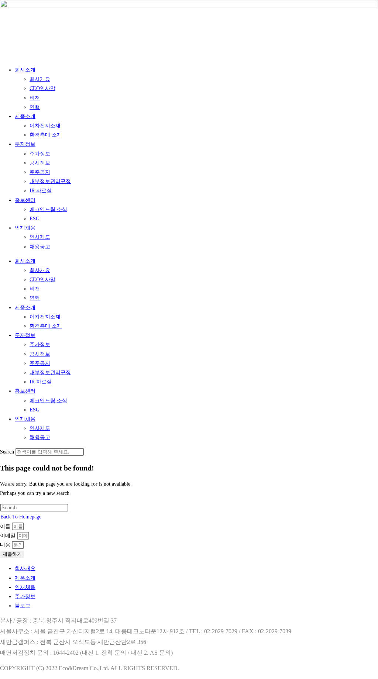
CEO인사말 (42, 88)
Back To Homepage (20, 517)
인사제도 (40, 237)
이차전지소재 (45, 125)
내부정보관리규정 (50, 181)
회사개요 (40, 79)
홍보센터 (25, 200)
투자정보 (25, 144)
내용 (6, 545)
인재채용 (25, 228)
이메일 (8, 535)
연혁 (35, 107)
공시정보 (40, 163)
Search (7, 452)
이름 (6, 526)
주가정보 (40, 153)
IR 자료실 (41, 190)
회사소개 (25, 70)
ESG (34, 218)
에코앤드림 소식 (48, 209)
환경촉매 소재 (46, 135)
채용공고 (40, 246)
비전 (35, 98)
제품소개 (25, 116)
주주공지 (40, 172)
